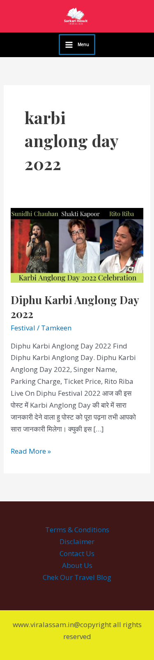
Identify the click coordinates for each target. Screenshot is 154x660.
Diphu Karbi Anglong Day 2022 (75, 307)
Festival (23, 327)
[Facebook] (12, 45)
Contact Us (77, 553)
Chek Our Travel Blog (77, 577)
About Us (77, 565)
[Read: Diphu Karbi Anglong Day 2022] (77, 244)
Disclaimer (77, 541)
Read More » (31, 450)
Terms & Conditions (77, 529)
